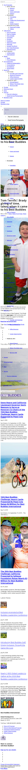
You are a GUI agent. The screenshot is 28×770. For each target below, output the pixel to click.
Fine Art (6, 92)
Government (10, 68)
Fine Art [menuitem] (7, 111)
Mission (12, 8)
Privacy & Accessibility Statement (10, 764)
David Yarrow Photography (15, 96)
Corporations (11, 65)
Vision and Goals (15, 12)
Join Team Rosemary (13, 48)
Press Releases (11, 60)
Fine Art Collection (12, 94)
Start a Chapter (11, 34)
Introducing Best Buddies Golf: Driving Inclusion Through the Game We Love (13, 645)
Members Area (8, 97)
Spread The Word (12, 46)
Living (11, 22)
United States (11, 53)
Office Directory (14, 77)
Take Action (7, 31)
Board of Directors (15, 75)
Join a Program (11, 32)
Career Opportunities (16, 79)
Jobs (11, 19)
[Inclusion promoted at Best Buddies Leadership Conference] (4, 607)
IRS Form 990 (14, 85)
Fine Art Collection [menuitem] (13, 117)
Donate (9, 39)
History (12, 13)
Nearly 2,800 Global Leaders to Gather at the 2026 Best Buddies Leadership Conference (14, 676)
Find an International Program (12, 728)
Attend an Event (11, 43)
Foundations (10, 67)
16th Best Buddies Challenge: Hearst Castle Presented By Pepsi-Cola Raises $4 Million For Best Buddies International (12, 502)
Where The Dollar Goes (17, 84)
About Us (6, 70)
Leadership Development (17, 20)
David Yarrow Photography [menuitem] (16, 120)
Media (5, 56)
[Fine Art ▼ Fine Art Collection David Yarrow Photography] (14, 106)
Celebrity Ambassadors (13, 63)
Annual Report (14, 82)
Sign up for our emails (8, 750)
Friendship (13, 17)
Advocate (9, 44)
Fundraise (10, 41)
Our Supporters (8, 61)
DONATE (3, 418)
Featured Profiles (15, 27)
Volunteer (10, 37)
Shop (5, 91)
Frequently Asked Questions (12, 729)
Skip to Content (5, 100)
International (11, 55)
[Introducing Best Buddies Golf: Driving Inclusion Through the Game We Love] (4, 637)
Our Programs (8, 5)
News (8, 58)
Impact (12, 10)
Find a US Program (9, 726)
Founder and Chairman (16, 73)
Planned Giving (11, 49)
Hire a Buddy (10, 36)
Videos (12, 29)
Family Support (14, 24)
